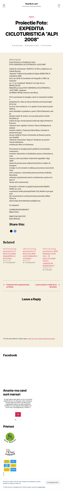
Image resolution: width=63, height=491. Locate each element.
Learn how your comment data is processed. (41, 338)
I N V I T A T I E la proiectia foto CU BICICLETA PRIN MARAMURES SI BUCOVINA (9, 254)
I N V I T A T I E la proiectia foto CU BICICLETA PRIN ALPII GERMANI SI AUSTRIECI (30, 254)
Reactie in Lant (31, 4)
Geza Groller (19, 45)
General (31, 17)
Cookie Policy (41, 487)
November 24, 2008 (33, 45)
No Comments (47, 45)
